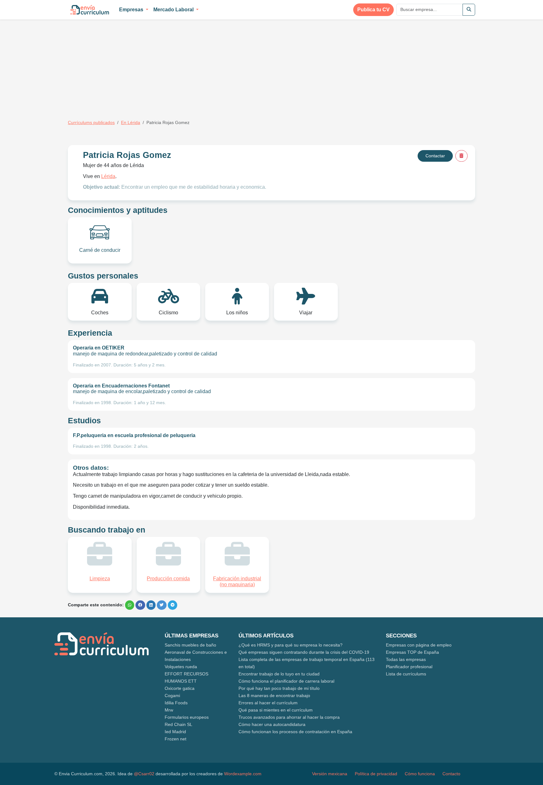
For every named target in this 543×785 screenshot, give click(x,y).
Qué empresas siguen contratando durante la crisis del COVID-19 (304, 652)
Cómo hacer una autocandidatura (272, 724)
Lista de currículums (406, 673)
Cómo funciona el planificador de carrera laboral (286, 681)
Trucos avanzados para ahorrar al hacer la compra (289, 717)
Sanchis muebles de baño (190, 644)
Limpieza (100, 578)
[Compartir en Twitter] (162, 605)
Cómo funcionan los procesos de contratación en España (295, 731)
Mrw (169, 709)
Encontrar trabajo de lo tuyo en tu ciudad (279, 673)
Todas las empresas (406, 659)
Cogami (172, 695)
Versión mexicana (329, 773)
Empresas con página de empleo (419, 644)
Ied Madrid (175, 731)
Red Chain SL (178, 724)
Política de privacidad (376, 773)
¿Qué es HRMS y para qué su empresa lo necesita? (291, 644)
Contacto (451, 773)
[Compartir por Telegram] (172, 605)
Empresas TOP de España (412, 652)
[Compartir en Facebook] (140, 605)
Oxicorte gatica (180, 688)
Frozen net (175, 738)
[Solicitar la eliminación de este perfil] (461, 156)
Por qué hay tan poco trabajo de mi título (279, 688)
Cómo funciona (420, 773)
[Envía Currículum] (90, 10)
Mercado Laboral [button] (174, 9)
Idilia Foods (176, 702)
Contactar (435, 155)
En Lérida (130, 122)
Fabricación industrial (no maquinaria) (237, 581)
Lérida (108, 176)
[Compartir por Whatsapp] (129, 605)
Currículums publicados (91, 122)
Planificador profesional (409, 666)
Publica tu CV (373, 9)
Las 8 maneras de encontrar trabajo (274, 695)
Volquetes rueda (181, 666)
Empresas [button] (132, 9)
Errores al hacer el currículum (268, 702)
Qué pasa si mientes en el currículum (276, 709)
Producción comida (168, 578)
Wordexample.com (242, 773)
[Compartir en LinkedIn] (151, 605)
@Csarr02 (144, 773)
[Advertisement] (120, 65)
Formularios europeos (187, 717)
